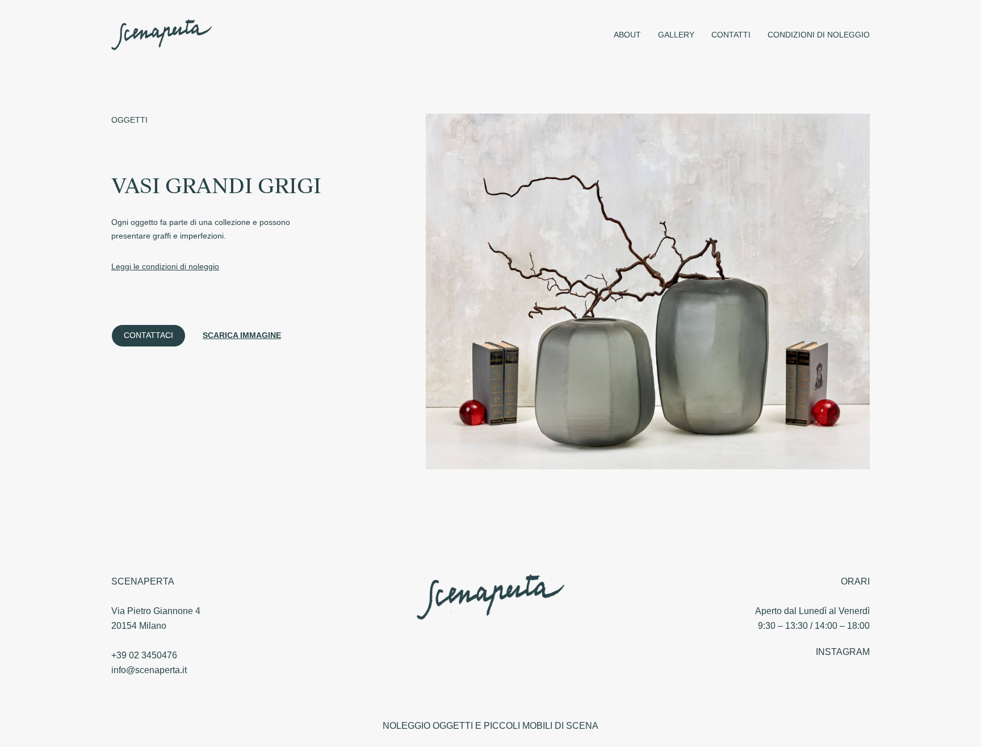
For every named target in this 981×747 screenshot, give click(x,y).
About (627, 34)
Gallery (676, 34)
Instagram (843, 652)
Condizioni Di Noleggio (819, 34)
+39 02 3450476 (144, 655)
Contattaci (148, 335)
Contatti (731, 34)
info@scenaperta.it (149, 670)
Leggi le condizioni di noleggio (165, 266)
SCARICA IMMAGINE (242, 335)
